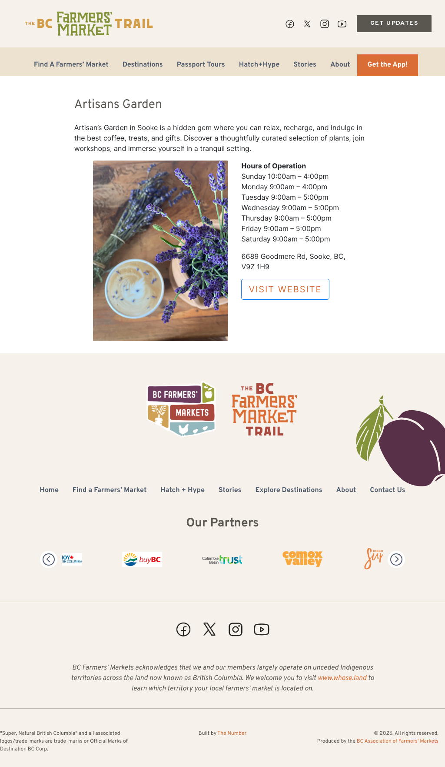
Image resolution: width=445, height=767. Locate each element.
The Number (231, 733)
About (340, 65)
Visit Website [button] (285, 289)
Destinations (143, 65)
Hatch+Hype (259, 65)
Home (49, 490)
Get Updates (394, 23)
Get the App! (388, 65)
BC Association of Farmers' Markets (397, 741)
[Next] (396, 559)
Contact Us (387, 490)
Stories (304, 65)
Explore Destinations (288, 490)
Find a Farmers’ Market (109, 490)
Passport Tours (201, 65)
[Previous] (49, 559)
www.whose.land (342, 678)
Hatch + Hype (182, 490)
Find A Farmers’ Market (71, 65)
